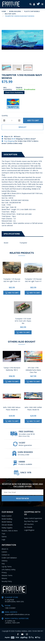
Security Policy (7, 581)
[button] (22, 127)
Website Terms (7, 575)
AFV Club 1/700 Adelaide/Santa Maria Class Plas (33, 370)
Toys (3, 534)
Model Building (7, 519)
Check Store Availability (14, 92)
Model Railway (7, 522)
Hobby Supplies (7, 528)
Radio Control (6, 516)
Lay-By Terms (7, 567)
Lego (3, 539)
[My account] (34, 4)
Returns (4, 578)
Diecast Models (7, 525)
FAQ (3, 564)
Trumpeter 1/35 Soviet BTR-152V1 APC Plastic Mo (23, 321)
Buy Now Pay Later (31, 521)
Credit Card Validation (9, 558)
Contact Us (6, 555)
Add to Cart (33, 120)
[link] (18, 634)
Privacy (4, 572)
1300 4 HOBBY (10, 608)
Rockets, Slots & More (10, 531)
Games (4, 536)
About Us (5, 549)
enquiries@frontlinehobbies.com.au (17, 614)
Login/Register (29, 530)
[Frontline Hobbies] (11, 4)
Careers (4, 552)
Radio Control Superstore (33, 518)
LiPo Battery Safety (8, 569)
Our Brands (28, 527)
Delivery (4, 561)
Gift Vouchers (29, 524)
